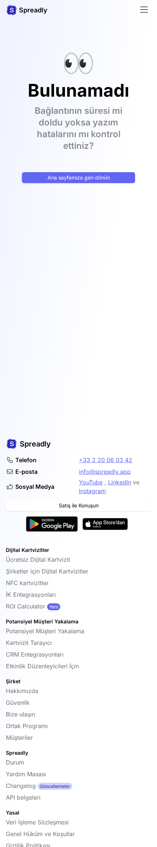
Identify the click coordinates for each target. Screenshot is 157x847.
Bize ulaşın (20, 714)
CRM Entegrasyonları (35, 654)
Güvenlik (18, 702)
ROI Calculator (25, 606)
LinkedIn (119, 482)
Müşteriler (19, 737)
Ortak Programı (27, 726)
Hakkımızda (22, 691)
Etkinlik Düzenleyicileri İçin (42, 666)
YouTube (91, 482)
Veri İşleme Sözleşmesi (37, 822)
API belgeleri (23, 797)
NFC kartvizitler (27, 583)
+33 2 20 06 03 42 (105, 460)
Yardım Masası (26, 774)
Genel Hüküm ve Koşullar (40, 834)
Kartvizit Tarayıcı (29, 642)
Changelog (21, 785)
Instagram (92, 491)
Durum (15, 762)
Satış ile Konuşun (79, 505)
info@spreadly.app (105, 471)
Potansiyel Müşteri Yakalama (45, 631)
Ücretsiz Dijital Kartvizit (38, 559)
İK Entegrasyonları (31, 594)
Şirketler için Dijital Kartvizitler (47, 571)
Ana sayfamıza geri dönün (78, 177)
